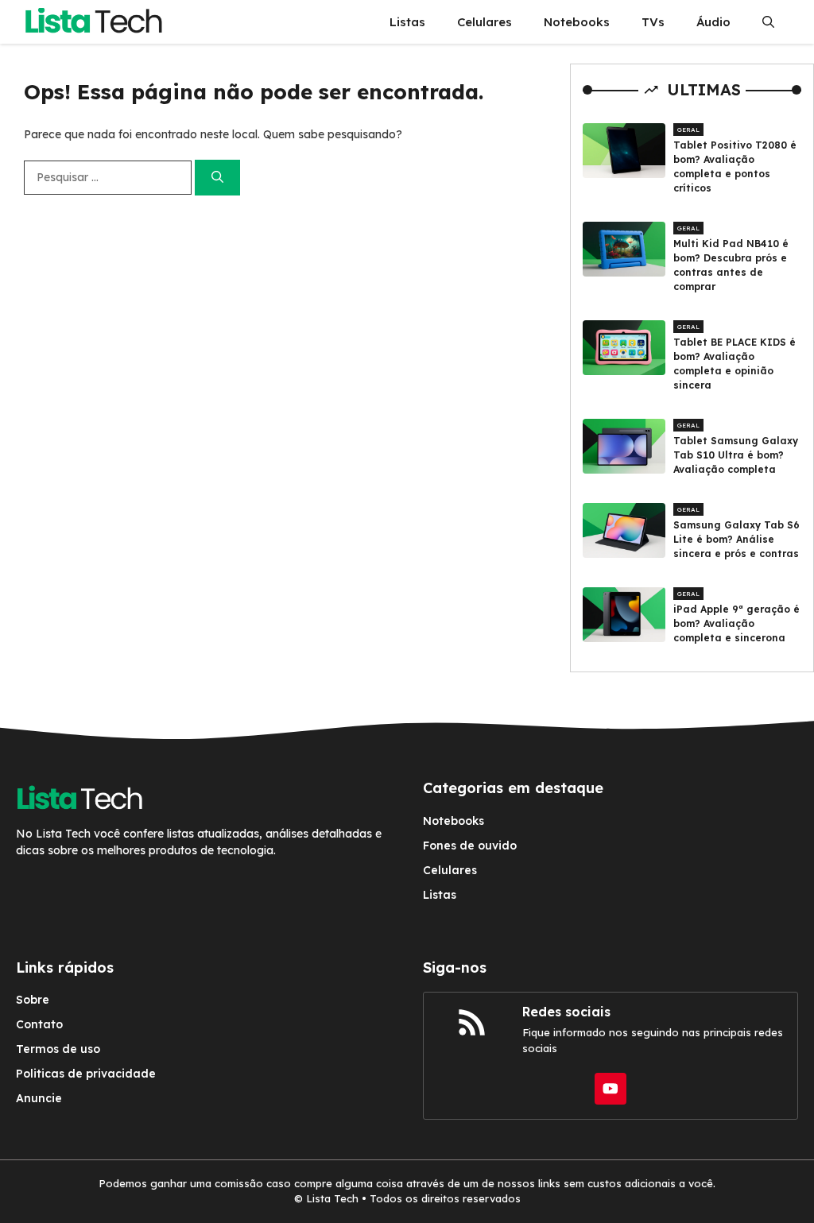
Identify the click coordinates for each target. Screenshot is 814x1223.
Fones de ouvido (470, 845)
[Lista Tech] (93, 22)
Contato (39, 1024)
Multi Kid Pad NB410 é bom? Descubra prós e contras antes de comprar (731, 265)
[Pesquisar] (217, 177)
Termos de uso (58, 1049)
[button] (768, 22)
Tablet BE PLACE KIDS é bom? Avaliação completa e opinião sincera (734, 363)
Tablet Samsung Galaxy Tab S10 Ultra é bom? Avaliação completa (735, 455)
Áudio (713, 21)
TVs (653, 21)
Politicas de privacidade (86, 1073)
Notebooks (577, 21)
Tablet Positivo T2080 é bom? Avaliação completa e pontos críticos (735, 166)
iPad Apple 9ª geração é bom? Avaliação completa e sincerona (736, 623)
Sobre (32, 1000)
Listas (407, 21)
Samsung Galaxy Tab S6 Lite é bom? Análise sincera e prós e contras (736, 539)
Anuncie (39, 1098)
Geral (688, 130)
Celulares (484, 21)
